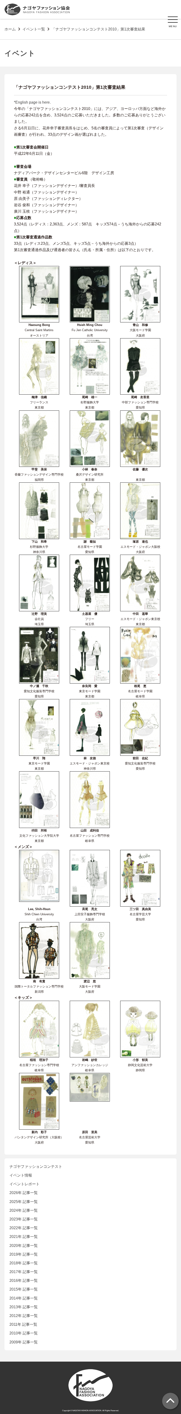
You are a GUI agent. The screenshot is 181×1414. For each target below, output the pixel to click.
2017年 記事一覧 (23, 1272)
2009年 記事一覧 (23, 1342)
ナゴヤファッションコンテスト (35, 1167)
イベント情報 (20, 1175)
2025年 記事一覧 (23, 1202)
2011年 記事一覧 (23, 1324)
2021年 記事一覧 (23, 1237)
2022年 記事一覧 (23, 1228)
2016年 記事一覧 (23, 1281)
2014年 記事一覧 (23, 1298)
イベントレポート (24, 1184)
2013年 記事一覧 (23, 1307)
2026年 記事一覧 (23, 1193)
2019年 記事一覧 (23, 1254)
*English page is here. (32, 102)
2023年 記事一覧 (23, 1219)
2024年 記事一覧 (23, 1210)
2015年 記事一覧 (23, 1289)
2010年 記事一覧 (23, 1333)
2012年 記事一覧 (23, 1316)
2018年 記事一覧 (23, 1263)
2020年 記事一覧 (23, 1246)
